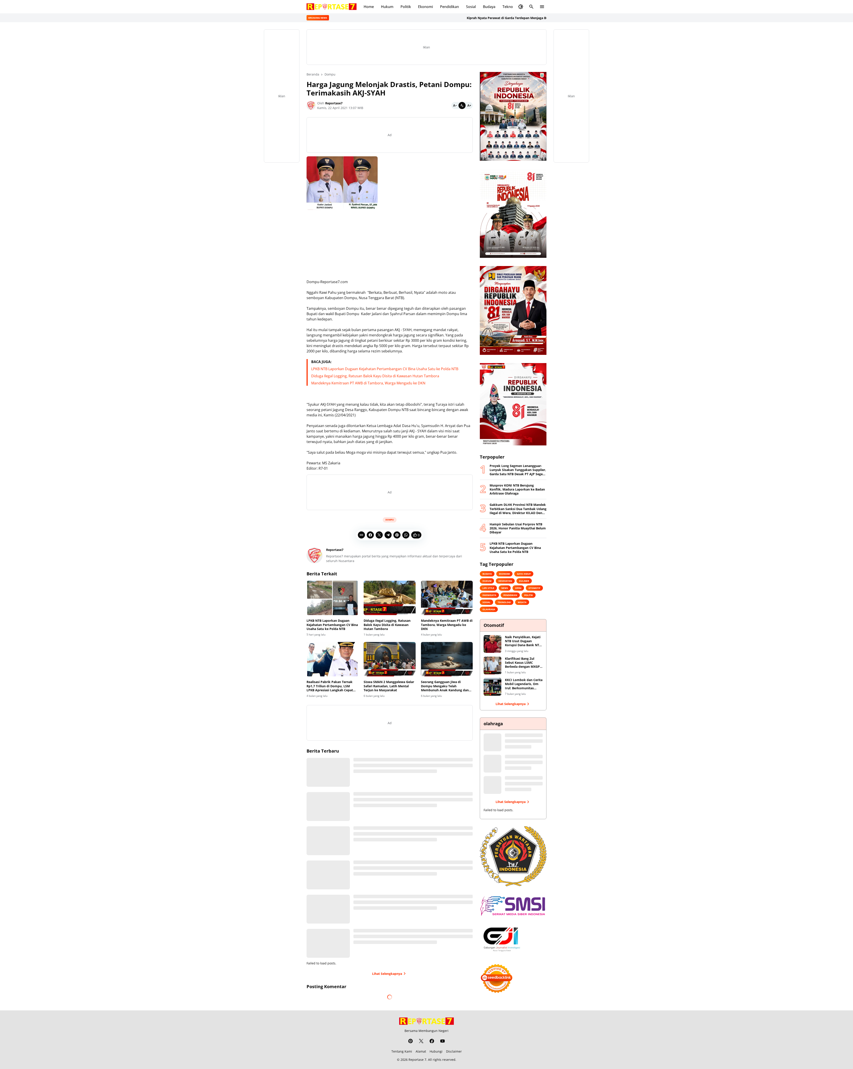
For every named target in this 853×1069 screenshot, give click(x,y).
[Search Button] (531, 6)
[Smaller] (454, 105)
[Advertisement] (390, 244)
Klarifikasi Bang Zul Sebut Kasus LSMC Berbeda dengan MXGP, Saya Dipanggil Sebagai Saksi (523, 663)
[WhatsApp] (405, 534)
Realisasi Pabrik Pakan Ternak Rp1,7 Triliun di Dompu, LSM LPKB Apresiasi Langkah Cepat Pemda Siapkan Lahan (330, 686)
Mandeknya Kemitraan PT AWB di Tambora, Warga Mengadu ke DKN (368, 383)
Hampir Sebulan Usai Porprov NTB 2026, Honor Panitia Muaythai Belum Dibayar (518, 528)
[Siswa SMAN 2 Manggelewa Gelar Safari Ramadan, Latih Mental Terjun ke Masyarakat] (389, 659)
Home (369, 6)
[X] (379, 534)
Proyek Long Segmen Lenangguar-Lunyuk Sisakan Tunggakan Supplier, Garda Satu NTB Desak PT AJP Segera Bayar (518, 470)
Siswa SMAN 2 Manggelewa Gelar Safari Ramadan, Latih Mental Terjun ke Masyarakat (389, 686)
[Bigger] (469, 105)
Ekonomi (425, 6)
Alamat (421, 1051)
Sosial (471, 6)
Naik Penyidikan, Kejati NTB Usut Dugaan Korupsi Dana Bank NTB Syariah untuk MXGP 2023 (523, 641)
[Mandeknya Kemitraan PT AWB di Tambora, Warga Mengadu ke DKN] (447, 598)
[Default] (462, 105)
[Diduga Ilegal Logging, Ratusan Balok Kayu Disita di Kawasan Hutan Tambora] (389, 598)
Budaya (489, 6)
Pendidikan (449, 6)
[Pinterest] (397, 534)
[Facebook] (370, 534)
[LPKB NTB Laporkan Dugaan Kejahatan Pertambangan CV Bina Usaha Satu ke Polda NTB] (332, 598)
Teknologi (510, 6)
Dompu (389, 519)
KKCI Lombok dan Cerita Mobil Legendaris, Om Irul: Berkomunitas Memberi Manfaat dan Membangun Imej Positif (524, 684)
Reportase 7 (417, 1059)
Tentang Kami (401, 1051)
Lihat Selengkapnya (387, 974)
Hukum (387, 6)
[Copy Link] (361, 534)
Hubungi (436, 1051)
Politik (406, 6)
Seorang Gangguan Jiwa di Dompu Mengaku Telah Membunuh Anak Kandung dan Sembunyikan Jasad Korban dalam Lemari (445, 686)
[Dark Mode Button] (520, 6)
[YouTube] (442, 1041)
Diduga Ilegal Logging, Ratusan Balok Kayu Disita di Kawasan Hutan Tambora (375, 376)
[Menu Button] (542, 6)
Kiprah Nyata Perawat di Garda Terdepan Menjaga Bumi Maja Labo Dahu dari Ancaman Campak (488, 18)
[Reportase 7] (332, 6)
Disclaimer (454, 1051)
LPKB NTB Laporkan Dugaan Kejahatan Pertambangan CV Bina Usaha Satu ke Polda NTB (384, 368)
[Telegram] (388, 534)
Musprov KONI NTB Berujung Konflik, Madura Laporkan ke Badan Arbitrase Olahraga (517, 489)
